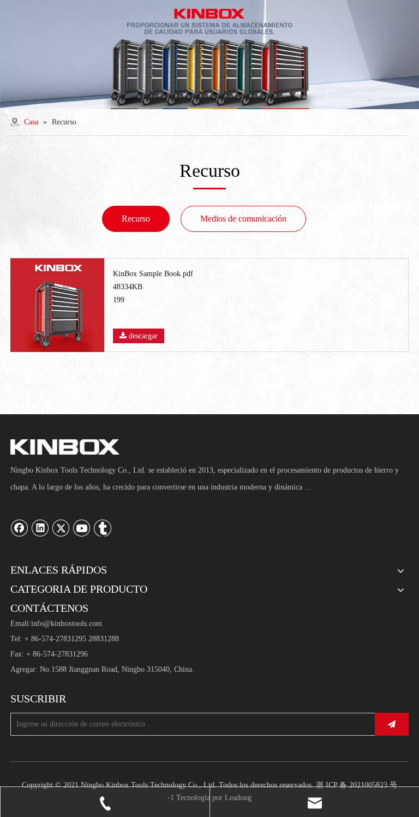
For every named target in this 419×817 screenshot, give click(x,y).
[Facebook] (19, 527)
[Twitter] (61, 527)
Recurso (136, 218)
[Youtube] (82, 527)
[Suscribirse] (392, 724)
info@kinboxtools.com (66, 623)
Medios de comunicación (243, 218)
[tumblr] (102, 527)
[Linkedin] (40, 527)
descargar (142, 336)
